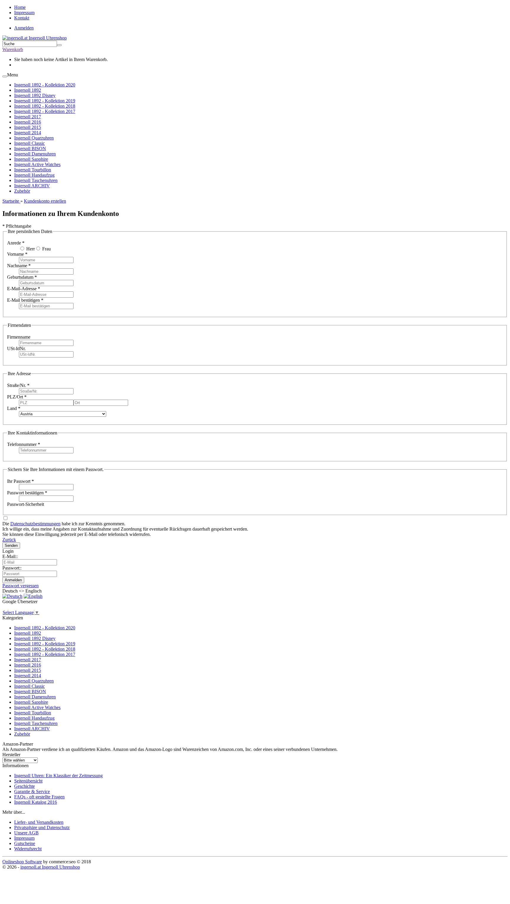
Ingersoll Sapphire (31, 159)
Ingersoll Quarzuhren (34, 137)
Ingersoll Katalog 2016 (35, 802)
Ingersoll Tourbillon (32, 169)
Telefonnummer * (23, 444)
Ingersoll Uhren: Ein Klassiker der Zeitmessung (58, 775)
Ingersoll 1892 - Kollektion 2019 (44, 100)
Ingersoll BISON (30, 148)
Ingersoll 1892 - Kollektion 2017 (44, 111)
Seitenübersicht (28, 780)
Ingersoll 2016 (27, 121)
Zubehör (22, 190)
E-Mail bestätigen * (25, 300)
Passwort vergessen (20, 585)
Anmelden (24, 27)
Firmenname (18, 336)
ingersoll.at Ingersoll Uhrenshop (50, 866)
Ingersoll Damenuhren (35, 153)
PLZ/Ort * (17, 396)
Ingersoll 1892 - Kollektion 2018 (44, 106)
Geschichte (24, 786)
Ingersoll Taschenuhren (36, 180)
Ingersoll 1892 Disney (34, 95)
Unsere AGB (26, 832)
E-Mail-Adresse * (23, 288)
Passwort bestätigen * (27, 492)
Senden (11, 545)
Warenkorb (12, 49)
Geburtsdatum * (22, 277)
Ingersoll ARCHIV (32, 185)
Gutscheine (24, 843)
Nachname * (19, 265)
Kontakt (21, 17)
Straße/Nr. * (18, 385)
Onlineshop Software (22, 861)
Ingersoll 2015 (27, 127)
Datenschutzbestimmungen (35, 523)
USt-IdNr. (16, 348)
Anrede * (15, 242)
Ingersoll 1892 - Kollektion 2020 (44, 84)
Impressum (24, 12)
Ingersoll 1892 (27, 90)
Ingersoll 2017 (27, 116)
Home (20, 7)
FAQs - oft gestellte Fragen (39, 796)
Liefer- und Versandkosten (38, 822)
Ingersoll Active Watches (37, 164)
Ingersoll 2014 (27, 132)
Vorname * (17, 254)
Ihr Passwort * (20, 481)
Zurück (9, 539)
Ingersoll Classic (29, 143)
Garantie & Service (32, 791)
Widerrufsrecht (28, 848)
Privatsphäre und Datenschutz (42, 827)
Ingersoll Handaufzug (34, 175)
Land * (13, 408)
